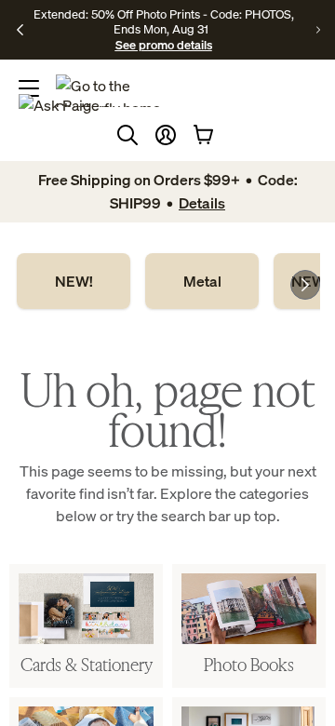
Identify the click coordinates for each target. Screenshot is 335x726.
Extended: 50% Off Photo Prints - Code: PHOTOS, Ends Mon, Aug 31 (164, 21)
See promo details (163, 44)
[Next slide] (305, 285)
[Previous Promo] (20, 29)
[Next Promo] (318, 29)
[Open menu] (29, 88)
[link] (73, 281)
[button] (165, 135)
